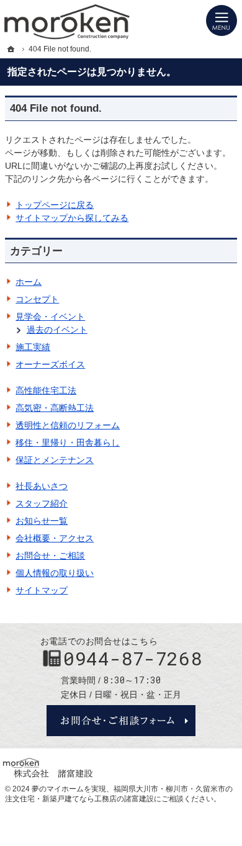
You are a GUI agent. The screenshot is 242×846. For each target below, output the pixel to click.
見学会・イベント (50, 317)
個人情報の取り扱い (55, 573)
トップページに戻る (55, 205)
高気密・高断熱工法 (55, 408)
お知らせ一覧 (42, 521)
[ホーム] (11, 49)
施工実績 (33, 347)
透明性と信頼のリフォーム (68, 425)
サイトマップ (42, 590)
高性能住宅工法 (46, 390)
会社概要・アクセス (55, 538)
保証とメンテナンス (55, 460)
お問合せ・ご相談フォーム (121, 720)
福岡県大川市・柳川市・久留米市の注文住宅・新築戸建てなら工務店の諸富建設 (119, 794)
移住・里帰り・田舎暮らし (68, 443)
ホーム (29, 282)
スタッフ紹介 (42, 503)
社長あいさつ (42, 486)
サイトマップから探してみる (72, 218)
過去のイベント (57, 330)
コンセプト (37, 299)
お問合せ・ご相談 (50, 555)
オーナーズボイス (50, 364)
